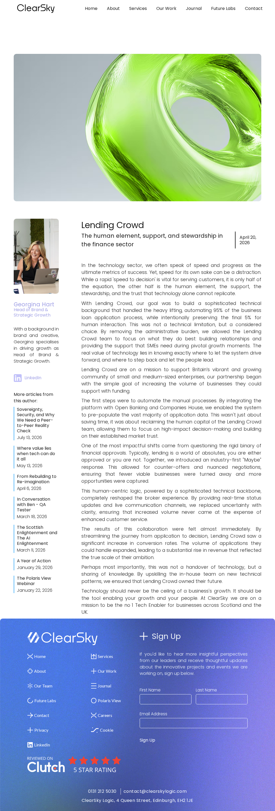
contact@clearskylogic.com (155, 791)
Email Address (153, 714)
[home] (44, 8)
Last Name (206, 690)
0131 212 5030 (102, 791)
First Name (150, 690)
